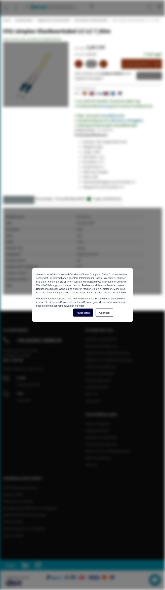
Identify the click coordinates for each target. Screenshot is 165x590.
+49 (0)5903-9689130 (39, 340)
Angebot (146, 76)
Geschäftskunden (113, 116)
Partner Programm (98, 424)
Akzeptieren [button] (83, 312)
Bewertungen (44, 199)
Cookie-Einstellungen (100, 373)
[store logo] (50, 6)
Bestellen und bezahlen (101, 339)
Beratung (104, 106)
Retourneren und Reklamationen (108, 353)
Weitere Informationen (19, 199)
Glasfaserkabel (24, 20)
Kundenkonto (132, 6)
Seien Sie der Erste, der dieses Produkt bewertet (32, 39)
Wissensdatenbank (103, 6)
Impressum (93, 401)
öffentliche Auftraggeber (126, 120)
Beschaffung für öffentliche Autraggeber (30, 508)
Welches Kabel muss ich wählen (24, 528)
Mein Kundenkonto (98, 458)
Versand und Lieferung (101, 346)
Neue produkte (13, 535)
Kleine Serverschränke (18, 501)
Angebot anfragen (98, 430)
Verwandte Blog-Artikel (72, 199)
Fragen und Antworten (107, 199)
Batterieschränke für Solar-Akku (24, 515)
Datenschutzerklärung (101, 367)
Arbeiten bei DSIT (97, 387)
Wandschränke (13, 494)
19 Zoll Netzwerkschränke (20, 488)
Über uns (92, 394)
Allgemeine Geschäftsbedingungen (109, 360)
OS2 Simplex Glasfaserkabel (90, 20)
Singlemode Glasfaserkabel (53, 20)
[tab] (19, 200)
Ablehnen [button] (104, 312)
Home (6, 20)
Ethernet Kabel (13, 522)
